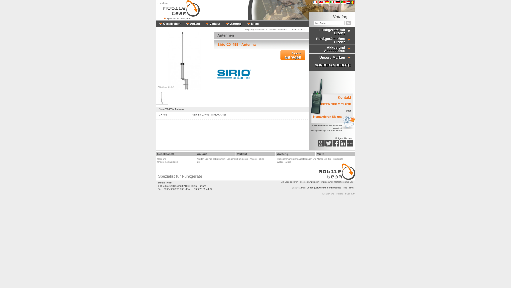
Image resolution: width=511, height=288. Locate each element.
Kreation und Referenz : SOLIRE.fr (338, 194)
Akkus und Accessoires (265, 29)
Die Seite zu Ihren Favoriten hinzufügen (300, 182)
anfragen (292, 55)
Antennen (282, 29)
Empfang (162, 3)
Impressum (326, 182)
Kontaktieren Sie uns (344, 182)
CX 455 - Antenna (297, 29)
